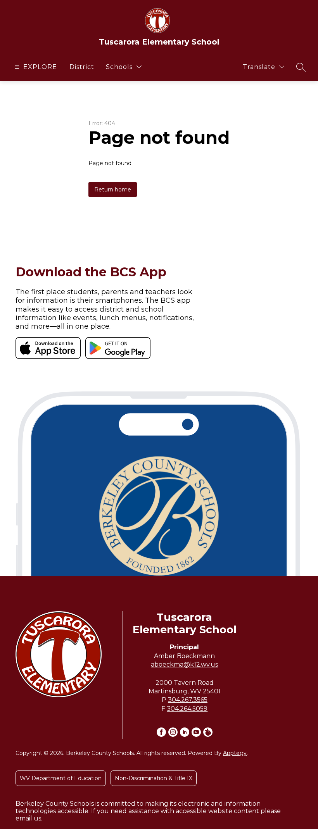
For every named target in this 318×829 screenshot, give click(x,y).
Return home (112, 189)
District (81, 67)
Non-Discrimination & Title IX (153, 778)
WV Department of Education (61, 778)
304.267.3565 (187, 699)
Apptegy (235, 753)
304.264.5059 (187, 708)
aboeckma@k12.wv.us (184, 664)
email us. (29, 818)
